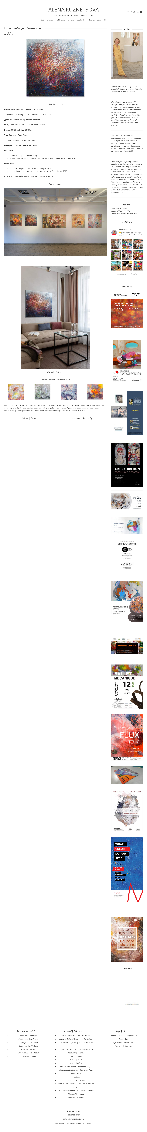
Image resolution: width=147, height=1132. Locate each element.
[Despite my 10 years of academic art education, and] (138, 266)
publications (81, 20)
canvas (58, 405)
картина (90, 408)
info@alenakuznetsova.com (126, 214)
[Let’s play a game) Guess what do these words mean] (127, 255)
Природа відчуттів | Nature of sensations (76, 1090)
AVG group (51, 405)
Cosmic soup (66, 405)
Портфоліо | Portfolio (28, 1042)
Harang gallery (80, 405)
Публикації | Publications (123, 1042)
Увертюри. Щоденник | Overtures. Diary (76, 1070)
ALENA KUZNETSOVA (73, 9)
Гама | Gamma (76, 1056)
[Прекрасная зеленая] (42, 392)
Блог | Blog (123, 1039)
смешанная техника (69, 410)
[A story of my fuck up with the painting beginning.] (138, 244)
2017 (38, 405)
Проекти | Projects (28, 1049)
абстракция (55, 408)
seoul (36, 408)
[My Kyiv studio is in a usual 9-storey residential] (116, 255)
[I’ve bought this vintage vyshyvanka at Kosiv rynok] (116, 244)
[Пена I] (69, 392)
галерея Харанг (80, 408)
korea (14, 408)
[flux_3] (55, 222)
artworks (50, 20)
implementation (95, 20)
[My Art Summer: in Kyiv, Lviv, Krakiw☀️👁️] (116, 266)
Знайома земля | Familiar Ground (76, 1035)
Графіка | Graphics (76, 1097)
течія (79, 410)
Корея (96, 408)
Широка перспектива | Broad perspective (76, 1049)
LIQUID (9, 33)
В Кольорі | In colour (76, 1094)
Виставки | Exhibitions (28, 1046)
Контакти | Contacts (29, 1056)
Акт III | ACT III (76, 1060)
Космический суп (10, 410)
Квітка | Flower (29, 418)
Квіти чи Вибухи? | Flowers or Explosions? (76, 1039)
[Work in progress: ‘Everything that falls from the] (138, 255)
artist (42, 20)
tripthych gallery (44, 408)
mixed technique (27, 408)
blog (106, 20)
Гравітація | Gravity (76, 1080)
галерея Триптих (67, 408)
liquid (19, 408)
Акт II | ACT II (76, 1063)
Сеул (59, 410)
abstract (44, 405)
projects (71, 20)
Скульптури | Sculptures (28, 1039)
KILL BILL (76, 1077)
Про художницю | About (28, 1053)
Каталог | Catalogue (123, 1046)
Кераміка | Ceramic (76, 1053)
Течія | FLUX (11, 35)
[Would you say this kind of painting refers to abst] (127, 244)
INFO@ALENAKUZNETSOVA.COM (73, 1119)
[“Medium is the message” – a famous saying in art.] (127, 266)
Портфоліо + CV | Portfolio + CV (124, 1035)
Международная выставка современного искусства (37, 410)
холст (84, 410)
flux (73, 405)
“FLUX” (12, 168)
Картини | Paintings (28, 1035)
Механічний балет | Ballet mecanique (76, 1066)
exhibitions (60, 20)
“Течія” (13, 156)
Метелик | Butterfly (82, 418)
